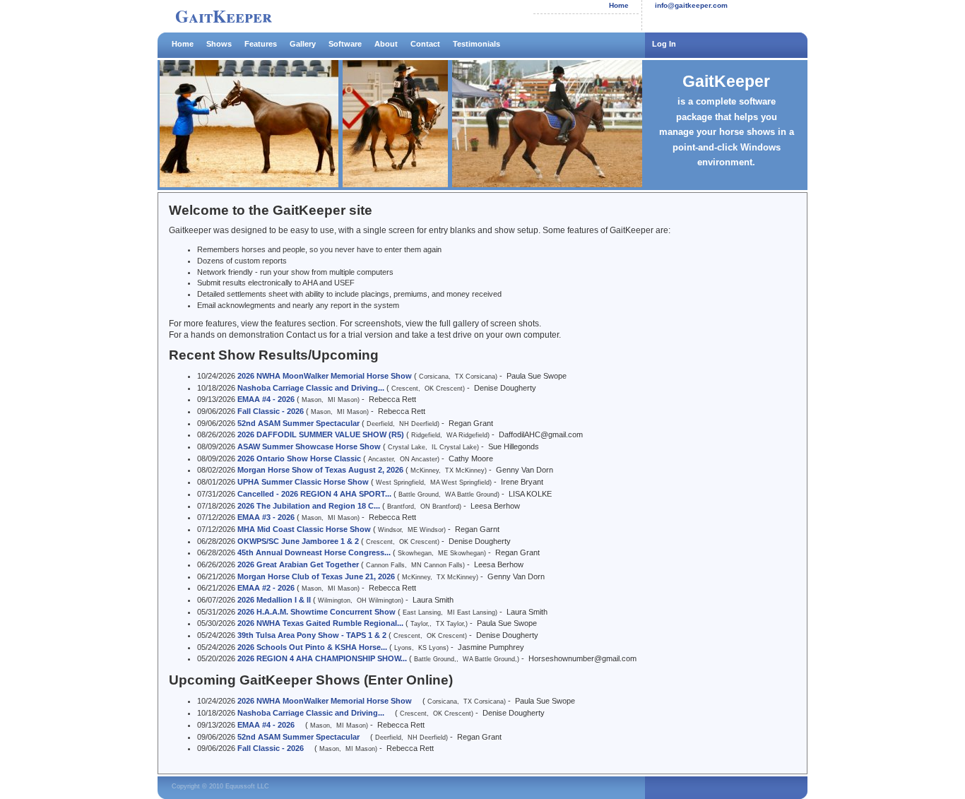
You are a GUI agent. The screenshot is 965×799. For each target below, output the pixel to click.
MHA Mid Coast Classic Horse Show (304, 529)
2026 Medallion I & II (274, 600)
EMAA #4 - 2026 (266, 399)
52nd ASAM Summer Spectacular (298, 423)
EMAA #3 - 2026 (266, 517)
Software (345, 44)
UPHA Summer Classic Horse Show (303, 482)
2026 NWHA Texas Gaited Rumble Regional (320, 623)
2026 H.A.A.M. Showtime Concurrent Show (316, 612)
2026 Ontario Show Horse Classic (299, 458)
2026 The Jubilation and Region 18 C (308, 506)
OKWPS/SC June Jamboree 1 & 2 (298, 541)
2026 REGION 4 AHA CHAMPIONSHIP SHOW (322, 658)
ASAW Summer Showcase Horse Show (309, 446)
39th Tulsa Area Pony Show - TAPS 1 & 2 (311, 635)
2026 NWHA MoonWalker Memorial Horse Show (324, 376)
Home (619, 5)
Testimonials (476, 44)
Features (260, 44)
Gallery (303, 44)
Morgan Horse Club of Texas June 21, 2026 (316, 576)
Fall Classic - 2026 (270, 411)
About (386, 44)
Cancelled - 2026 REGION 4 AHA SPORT (314, 494)
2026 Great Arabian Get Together (298, 564)
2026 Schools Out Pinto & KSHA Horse (312, 647)
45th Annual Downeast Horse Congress (314, 552)
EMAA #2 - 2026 (266, 588)
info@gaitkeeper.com (691, 5)
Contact (425, 44)
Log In (664, 44)
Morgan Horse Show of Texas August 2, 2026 (320, 470)
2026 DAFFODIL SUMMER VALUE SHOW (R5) (320, 434)
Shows (219, 44)
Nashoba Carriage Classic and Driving (310, 388)
